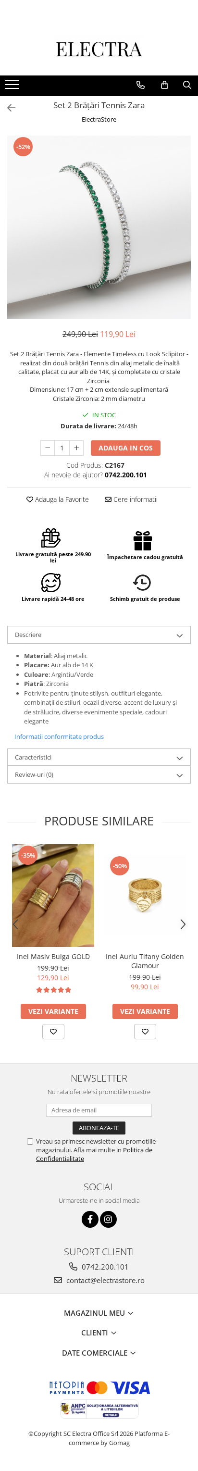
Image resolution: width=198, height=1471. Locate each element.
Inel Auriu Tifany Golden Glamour (145, 961)
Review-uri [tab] (34, 774)
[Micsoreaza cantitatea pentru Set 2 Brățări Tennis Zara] (47, 448)
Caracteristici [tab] (33, 757)
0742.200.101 (104, 1267)
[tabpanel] (99, 227)
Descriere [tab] (28, 634)
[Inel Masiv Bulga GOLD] (53, 895)
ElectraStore (99, 119)
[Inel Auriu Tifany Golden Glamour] (145, 896)
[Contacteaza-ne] (140, 85)
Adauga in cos (126, 447)
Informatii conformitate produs (59, 736)
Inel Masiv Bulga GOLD (53, 956)
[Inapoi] (7, 107)
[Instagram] (108, 1219)
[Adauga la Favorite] (53, 1031)
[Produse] (13, 87)
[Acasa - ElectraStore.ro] (99, 51)
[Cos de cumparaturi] (164, 85)
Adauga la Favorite (61, 499)
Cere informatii (134, 499)
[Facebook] (90, 1219)
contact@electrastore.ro (104, 1280)
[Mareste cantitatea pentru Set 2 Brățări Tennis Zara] (76, 448)
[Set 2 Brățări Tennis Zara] (99, 227)
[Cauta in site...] (187, 85)
